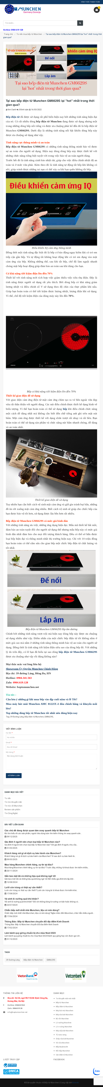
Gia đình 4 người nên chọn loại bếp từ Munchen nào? (32, 841)
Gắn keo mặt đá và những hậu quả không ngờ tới (30, 875)
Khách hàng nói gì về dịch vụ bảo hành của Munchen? (33, 853)
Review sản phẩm (12, 809)
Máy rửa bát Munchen (64, 1015)
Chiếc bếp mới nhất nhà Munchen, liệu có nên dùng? (32, 910)
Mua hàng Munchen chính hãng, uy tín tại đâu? (29, 864)
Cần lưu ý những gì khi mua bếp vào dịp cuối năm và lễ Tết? (41, 699)
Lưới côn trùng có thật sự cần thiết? (23, 887)
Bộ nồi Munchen (62, 1019)
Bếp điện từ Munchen (34, 717)
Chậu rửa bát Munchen (65, 1039)
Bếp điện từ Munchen (64, 1007)
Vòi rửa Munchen (62, 1043)
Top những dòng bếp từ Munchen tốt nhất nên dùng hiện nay (42, 712)
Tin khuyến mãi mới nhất (65, 999)
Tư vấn (8, 798)
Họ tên (9, 733)
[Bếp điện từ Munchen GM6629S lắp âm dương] (51, 588)
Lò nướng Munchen (63, 1023)
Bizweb (75, 1083)
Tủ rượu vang (61, 1035)
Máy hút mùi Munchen (64, 1011)
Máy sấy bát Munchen (64, 1031)
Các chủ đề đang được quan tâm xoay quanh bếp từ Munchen (37, 830)
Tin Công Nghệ (11, 813)
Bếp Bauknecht (62, 1047)
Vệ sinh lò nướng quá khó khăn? (22, 898)
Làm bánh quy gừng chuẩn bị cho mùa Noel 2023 (30, 932)
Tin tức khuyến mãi (13, 802)
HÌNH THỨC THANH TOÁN (90, 2)
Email (9, 743)
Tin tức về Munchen (13, 806)
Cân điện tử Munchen (64, 1055)
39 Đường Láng (17, 717)
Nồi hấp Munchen (63, 1051)
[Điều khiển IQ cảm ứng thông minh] (51, 209)
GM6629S (49, 717)
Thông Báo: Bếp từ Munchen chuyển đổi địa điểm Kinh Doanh (37, 921)
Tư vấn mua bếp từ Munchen (29, 34)
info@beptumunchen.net (17, 1012)
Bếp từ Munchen (62, 1003)
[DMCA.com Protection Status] (11, 1072)
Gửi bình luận (14, 775)
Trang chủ (8, 34)
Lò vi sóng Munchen (64, 1027)
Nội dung (10, 752)
